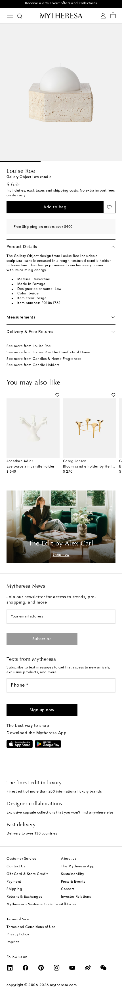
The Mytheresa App (78, 866)
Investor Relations (76, 897)
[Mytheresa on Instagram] (56, 967)
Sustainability (72, 874)
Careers (67, 889)
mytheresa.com (63, 985)
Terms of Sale (18, 919)
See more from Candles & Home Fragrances (44, 359)
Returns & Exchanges (24, 897)
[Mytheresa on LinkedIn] (10, 967)
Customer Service (21, 859)
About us (68, 859)
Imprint (13, 942)
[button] (55, 207)
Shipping (14, 889)
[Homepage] (61, 15)
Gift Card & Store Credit (27, 874)
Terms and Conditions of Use (31, 927)
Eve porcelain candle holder (30, 466)
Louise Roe (21, 171)
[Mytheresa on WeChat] (103, 967)
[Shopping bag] (113, 16)
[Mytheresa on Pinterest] (41, 967)
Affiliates (68, 904)
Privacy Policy (18, 934)
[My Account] (103, 16)
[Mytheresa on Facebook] (25, 967)
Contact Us (16, 866)
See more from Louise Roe (29, 346)
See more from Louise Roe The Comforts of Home (49, 352)
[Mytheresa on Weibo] (88, 967)
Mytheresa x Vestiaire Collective (34, 904)
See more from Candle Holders (33, 365)
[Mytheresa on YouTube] (72, 967)
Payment (14, 882)
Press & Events (73, 882)
